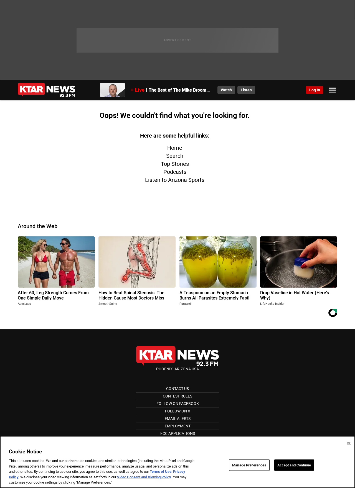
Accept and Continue (294, 465)
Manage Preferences (249, 465)
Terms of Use (160, 471)
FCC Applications (177, 433)
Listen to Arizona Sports (174, 180)
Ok (349, 443)
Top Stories (175, 164)
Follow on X (177, 411)
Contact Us (177, 388)
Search (174, 156)
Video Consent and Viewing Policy (144, 477)
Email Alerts (178, 418)
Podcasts (174, 172)
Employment (178, 426)
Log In (314, 90)
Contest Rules (177, 396)
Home (174, 147)
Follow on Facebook (177, 403)
